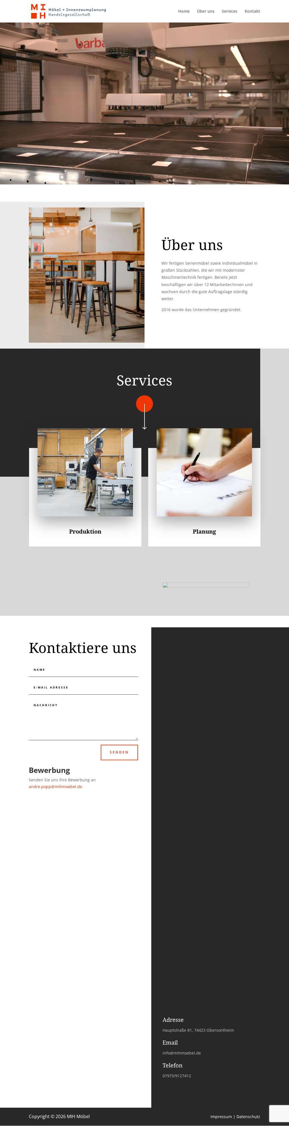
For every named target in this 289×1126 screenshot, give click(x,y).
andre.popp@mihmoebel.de (55, 786)
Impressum (221, 1116)
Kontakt (252, 11)
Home (184, 11)
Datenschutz (248, 1116)
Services (229, 11)
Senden (119, 752)
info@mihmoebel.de (182, 1053)
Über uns (205, 11)
